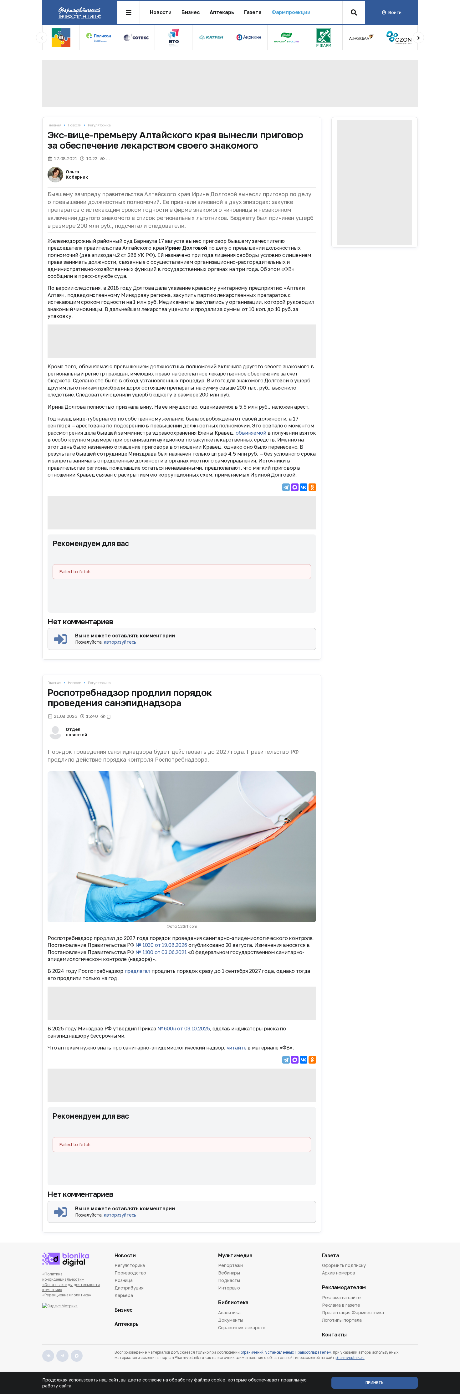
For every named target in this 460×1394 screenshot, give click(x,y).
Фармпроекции (291, 12)
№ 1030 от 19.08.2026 (161, 945)
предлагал (138, 971)
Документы (230, 1320)
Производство (130, 1272)
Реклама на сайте (341, 1298)
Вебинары (229, 1272)
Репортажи (230, 1266)
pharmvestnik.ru (350, 1357)
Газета (253, 12)
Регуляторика (99, 125)
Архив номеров (338, 1272)
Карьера (124, 1295)
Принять (374, 1382)
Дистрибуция (129, 1287)
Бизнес (190, 12)
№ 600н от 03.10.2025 (183, 1028)
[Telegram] (286, 487)
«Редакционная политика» (66, 1295)
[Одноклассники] (312, 487)
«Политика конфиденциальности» (63, 1277)
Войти (394, 12)
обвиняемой (251, 433)
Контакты (334, 1335)
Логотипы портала (342, 1320)
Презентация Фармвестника (353, 1312)
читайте (237, 1047)
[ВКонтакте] (303, 487)
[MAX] (295, 487)
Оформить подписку (344, 1266)
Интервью (229, 1287)
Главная (54, 125)
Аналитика (229, 1313)
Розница (124, 1280)
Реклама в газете (341, 1305)
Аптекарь (222, 12)
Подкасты (229, 1280)
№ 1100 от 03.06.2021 (161, 952)
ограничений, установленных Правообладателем (286, 1352)
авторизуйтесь (120, 642)
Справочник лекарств (241, 1327)
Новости (160, 12)
